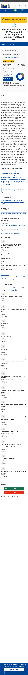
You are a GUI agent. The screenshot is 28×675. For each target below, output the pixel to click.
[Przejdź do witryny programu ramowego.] (14, 25)
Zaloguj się (15, 5)
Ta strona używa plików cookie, (10, 664)
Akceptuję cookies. (14, 669)
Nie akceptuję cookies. (14, 672)
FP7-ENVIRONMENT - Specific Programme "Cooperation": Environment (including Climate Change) (12, 202)
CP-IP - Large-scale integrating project (10, 233)
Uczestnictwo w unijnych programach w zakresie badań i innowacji (13, 277)
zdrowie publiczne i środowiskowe (10, 173)
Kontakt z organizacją (8, 273)
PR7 (4, 14)
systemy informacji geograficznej (17, 179)
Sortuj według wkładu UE (13, 289)
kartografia (3, 179)
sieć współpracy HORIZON (9, 280)
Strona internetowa (7, 275)
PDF (15, 492)
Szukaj (22, 5)
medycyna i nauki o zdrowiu (7, 171)
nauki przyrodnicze (5, 175)
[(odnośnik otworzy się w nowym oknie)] (5, 5)
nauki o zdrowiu (20, 171)
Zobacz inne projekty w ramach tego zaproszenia (13, 225)
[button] (18, 5)
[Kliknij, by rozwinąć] (25, 294)
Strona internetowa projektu (10, 58)
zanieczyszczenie (5, 184)
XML (15, 488)
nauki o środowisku (17, 182)
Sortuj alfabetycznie (4, 288)
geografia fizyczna (17, 177)
